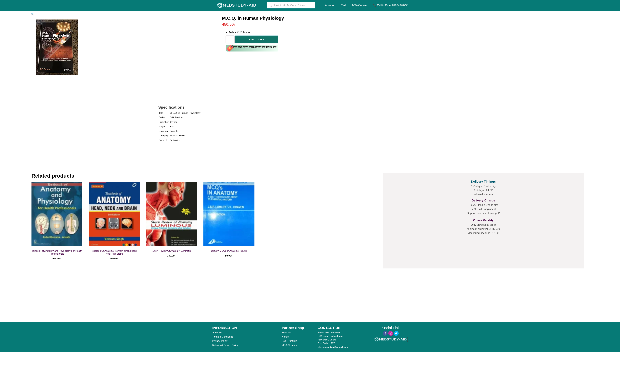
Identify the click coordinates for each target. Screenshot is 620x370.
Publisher (164, 122)
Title (161, 113)
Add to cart (256, 39)
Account (329, 5)
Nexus (285, 336)
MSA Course (359, 5)
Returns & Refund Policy (225, 345)
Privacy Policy (219, 340)
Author (162, 117)
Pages (162, 126)
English (173, 131)
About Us (217, 332)
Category (163, 135)
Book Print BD (289, 340)
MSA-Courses (289, 345)
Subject (163, 140)
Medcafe (286, 332)
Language (164, 131)
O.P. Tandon (176, 117)
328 (172, 126)
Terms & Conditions (222, 336)
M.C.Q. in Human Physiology (185, 113)
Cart (343, 5)
